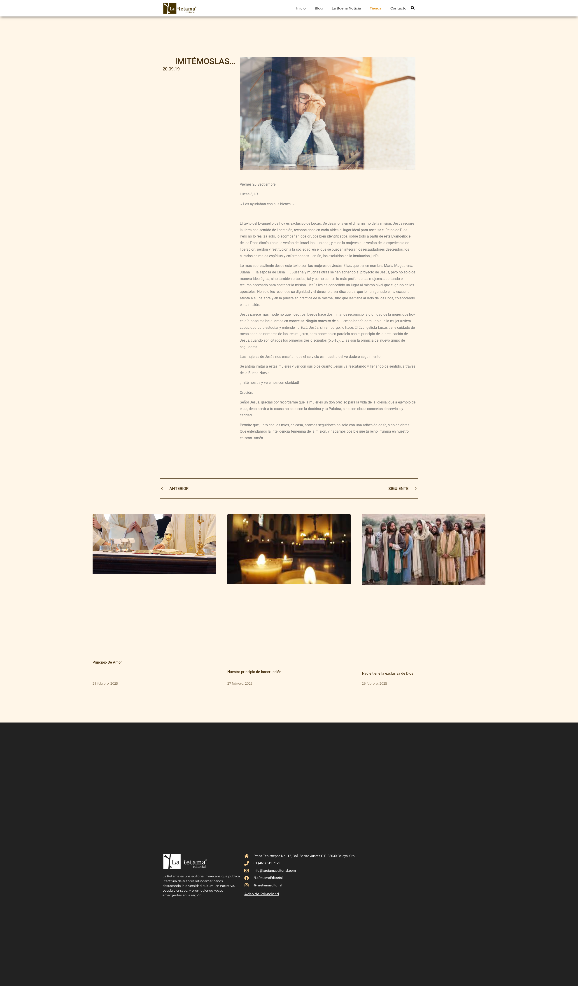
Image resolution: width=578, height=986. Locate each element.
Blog (319, 8)
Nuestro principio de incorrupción (254, 672)
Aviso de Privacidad (261, 894)
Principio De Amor (107, 662)
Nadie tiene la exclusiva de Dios (387, 673)
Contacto (398, 8)
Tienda (375, 8)
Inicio (301, 8)
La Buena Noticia (346, 8)
